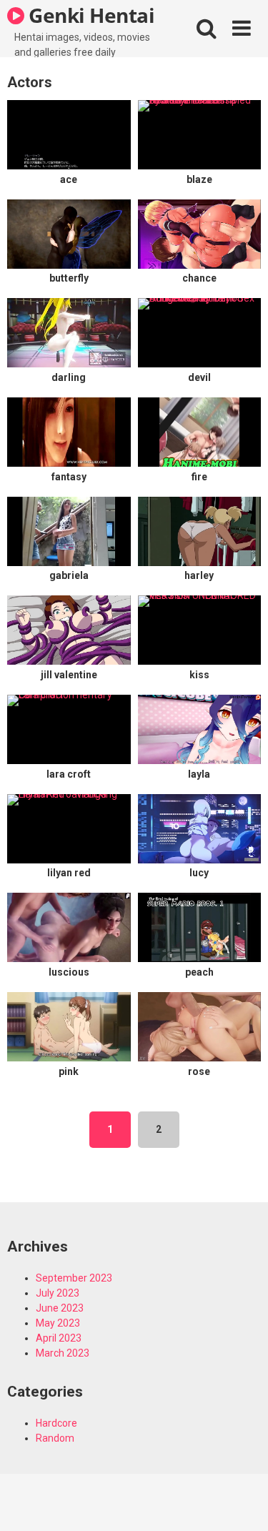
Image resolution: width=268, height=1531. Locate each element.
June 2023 (60, 1308)
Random (55, 1438)
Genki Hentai (89, 15)
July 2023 (57, 1293)
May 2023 (58, 1323)
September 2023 (74, 1278)
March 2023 (62, 1353)
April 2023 (58, 1338)
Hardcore (56, 1423)
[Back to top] (241, 1502)
